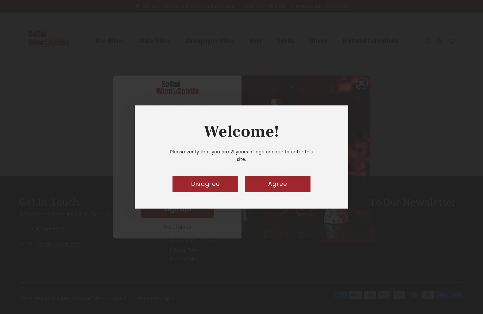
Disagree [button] (205, 184)
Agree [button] (277, 184)
